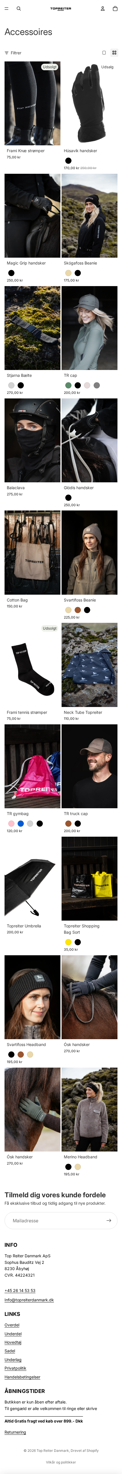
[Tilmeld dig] (109, 1221)
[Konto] (102, 8)
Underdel (13, 1333)
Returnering (15, 1432)
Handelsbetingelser (22, 1376)
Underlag (13, 1359)
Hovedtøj (13, 1342)
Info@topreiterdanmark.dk (29, 1299)
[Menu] (6, 8)
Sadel (10, 1350)
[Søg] (18, 8)
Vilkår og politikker (61, 1462)
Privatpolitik (15, 1368)
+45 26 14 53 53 (20, 1290)
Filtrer (16, 52)
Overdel (12, 1324)
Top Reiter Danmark (53, 1450)
